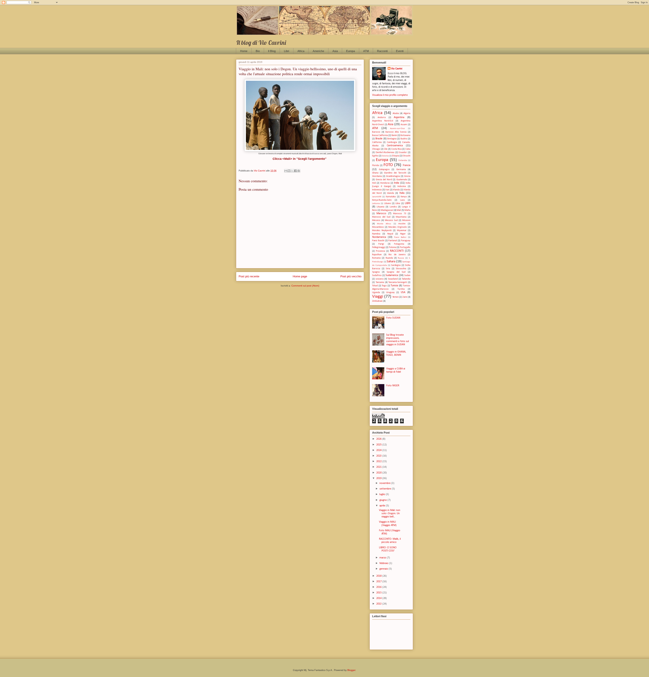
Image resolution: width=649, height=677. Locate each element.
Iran (387, 190)
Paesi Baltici (400, 237)
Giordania (377, 176)
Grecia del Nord (384, 179)
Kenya (404, 196)
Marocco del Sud (381, 217)
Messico (376, 220)
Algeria (406, 113)
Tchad (375, 285)
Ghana (375, 173)
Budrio (404, 138)
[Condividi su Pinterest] (298, 170)
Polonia (392, 247)
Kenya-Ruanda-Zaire (382, 200)
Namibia (376, 234)
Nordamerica (379, 237)
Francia (406, 165)
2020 (379, 472)
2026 (379, 439)
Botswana (405, 135)
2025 (379, 444)
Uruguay (390, 292)
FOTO (388, 165)
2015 (379, 592)
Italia (401, 193)
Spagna (376, 272)
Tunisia (394, 285)
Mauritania (401, 217)
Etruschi (406, 156)
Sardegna (396, 265)
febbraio (384, 563)
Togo (384, 285)
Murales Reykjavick (382, 230)
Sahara (391, 261)
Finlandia (403, 160)
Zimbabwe (377, 301)
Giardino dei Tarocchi (395, 173)
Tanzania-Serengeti (397, 282)
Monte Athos (384, 224)
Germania (401, 169)
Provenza (380, 251)
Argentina (399, 117)
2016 (379, 587)
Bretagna (391, 138)
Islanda (390, 193)
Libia (397, 203)
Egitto (375, 156)
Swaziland (393, 279)
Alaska (396, 113)
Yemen (395, 297)
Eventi (400, 51)
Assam (404, 124)
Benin (394, 135)
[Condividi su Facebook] (295, 170)
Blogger (351, 670)
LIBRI (407, 203)
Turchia (401, 289)
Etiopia (395, 156)
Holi (374, 183)
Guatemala (401, 179)
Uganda (376, 292)
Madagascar (387, 210)
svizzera (379, 279)
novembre (385, 483)
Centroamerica (395, 145)
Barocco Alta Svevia (396, 132)
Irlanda (396, 190)
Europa (350, 51)
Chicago (376, 149)
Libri (286, 51)
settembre (385, 488)
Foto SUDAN (393, 318)
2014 (379, 598)
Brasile (378, 138)
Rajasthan (377, 254)
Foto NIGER (392, 385)
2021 (379, 467)
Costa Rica (396, 149)
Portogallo (405, 247)
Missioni (406, 220)
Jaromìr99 (376, 197)
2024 (379, 450)
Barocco (376, 132)
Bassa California (380, 135)
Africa (300, 51)
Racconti (382, 51)
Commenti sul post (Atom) (305, 285)
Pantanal (392, 240)
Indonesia (377, 190)
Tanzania (380, 282)
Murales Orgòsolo (397, 227)
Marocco (381, 213)
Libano (387, 203)
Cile (385, 149)
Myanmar (401, 230)
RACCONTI (397, 251)
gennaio (384, 569)
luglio (382, 494)
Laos (402, 200)
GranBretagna (393, 176)
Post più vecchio (350, 276)
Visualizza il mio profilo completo (390, 95)
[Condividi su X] (292, 170)
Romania (376, 258)
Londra (393, 207)
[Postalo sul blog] (289, 170)
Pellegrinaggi (378, 247)
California (377, 142)
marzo (383, 557)
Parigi (381, 244)
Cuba (407, 149)
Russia (401, 258)
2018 (379, 576)
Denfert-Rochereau (385, 152)
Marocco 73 (399, 213)
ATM (366, 51)
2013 (379, 604)
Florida (375, 165)
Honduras (385, 183)
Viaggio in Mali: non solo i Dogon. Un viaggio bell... (389, 513)
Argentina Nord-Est (382, 121)
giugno (383, 500)
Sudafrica (376, 275)
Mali (399, 210)
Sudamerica (392, 275)
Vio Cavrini (396, 68)
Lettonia (376, 203)
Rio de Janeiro (397, 254)
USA (403, 292)
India (396, 183)
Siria (388, 268)
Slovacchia (401, 268)
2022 (379, 461)
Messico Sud (391, 220)
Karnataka (391, 196)
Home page (300, 276)
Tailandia (406, 279)
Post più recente (249, 276)
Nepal (390, 234)
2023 (379, 456)
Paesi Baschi (378, 240)
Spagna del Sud (396, 272)
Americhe (318, 51)
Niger (403, 234)
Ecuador (403, 152)
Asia (335, 51)
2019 (379, 478)
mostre (401, 223)
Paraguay (405, 240)
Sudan (407, 275)
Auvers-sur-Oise (397, 128)
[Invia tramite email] (285, 170)
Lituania (380, 207)
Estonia (385, 156)
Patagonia (399, 244)
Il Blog (272, 51)
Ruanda (389, 258)
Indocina (402, 186)
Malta (407, 210)
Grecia (407, 176)
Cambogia (392, 142)
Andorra (382, 117)
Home (243, 51)
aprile (382, 505)
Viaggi (377, 296)
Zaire (404, 297)
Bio (258, 51)
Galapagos (384, 169)
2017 (379, 581)
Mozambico (378, 227)
